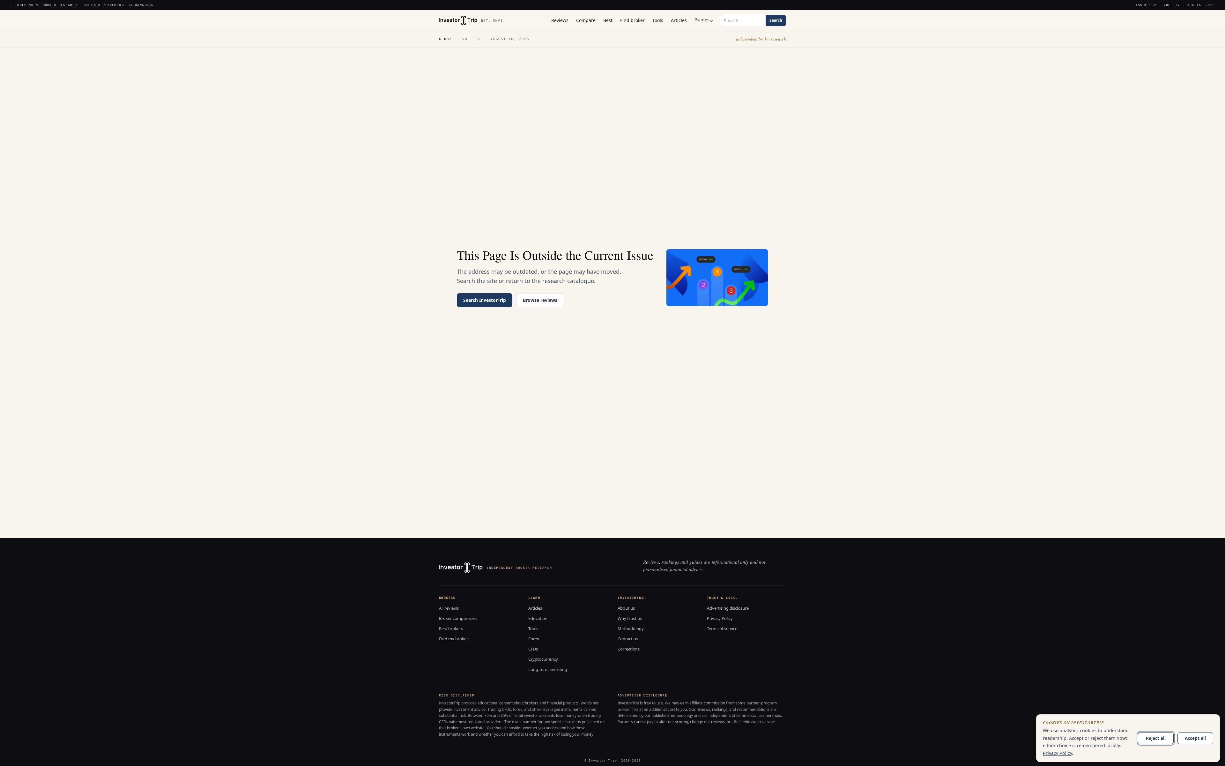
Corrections (629, 649)
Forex (533, 639)
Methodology (631, 628)
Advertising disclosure (728, 608)
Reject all (1156, 738)
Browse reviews (540, 300)
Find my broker (453, 639)
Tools (533, 628)
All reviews (449, 608)
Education (537, 618)
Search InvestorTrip (484, 300)
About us (626, 608)
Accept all (1195, 738)
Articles (535, 608)
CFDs (533, 649)
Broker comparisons (458, 618)
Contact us (628, 639)
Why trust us (630, 618)
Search (775, 20)
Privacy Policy (720, 618)
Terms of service (722, 628)
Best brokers (451, 628)
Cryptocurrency (543, 659)
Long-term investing (547, 669)
